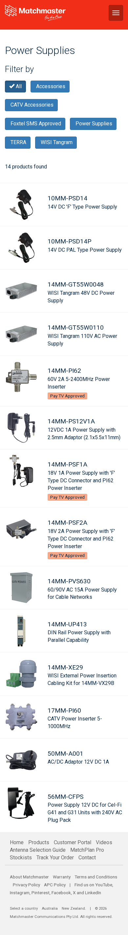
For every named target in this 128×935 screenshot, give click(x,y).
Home (17, 842)
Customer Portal (72, 842)
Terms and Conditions (96, 876)
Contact (87, 857)
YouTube (103, 884)
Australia (50, 908)
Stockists (21, 857)
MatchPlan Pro (87, 850)
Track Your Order (55, 857)
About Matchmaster (29, 876)
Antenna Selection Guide (38, 850)
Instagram (20, 892)
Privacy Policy (26, 884)
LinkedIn (93, 892)
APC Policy (55, 884)
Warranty (62, 876)
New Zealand (73, 908)
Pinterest (41, 892)
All (18, 86)
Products (38, 842)
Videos (104, 842)
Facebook (61, 892)
